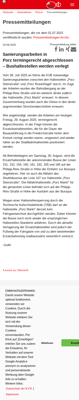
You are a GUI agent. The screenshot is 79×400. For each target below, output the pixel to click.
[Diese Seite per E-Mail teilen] (73, 50)
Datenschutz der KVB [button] (19, 388)
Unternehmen (24, 12)
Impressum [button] (12, 394)
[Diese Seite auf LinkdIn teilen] (61, 50)
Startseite (8, 12)
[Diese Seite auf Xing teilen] (67, 50)
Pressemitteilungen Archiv (51, 37)
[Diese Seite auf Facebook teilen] (55, 50)
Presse (39, 12)
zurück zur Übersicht (16, 270)
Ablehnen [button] (47, 342)
